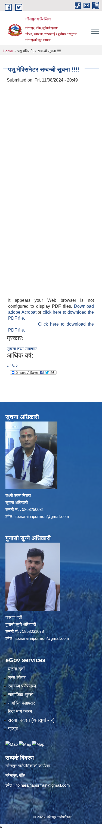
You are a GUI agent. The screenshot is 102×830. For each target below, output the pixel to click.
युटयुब (13, 728)
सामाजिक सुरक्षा (20, 694)
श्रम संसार (17, 677)
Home (8, 51)
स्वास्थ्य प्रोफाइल (22, 686)
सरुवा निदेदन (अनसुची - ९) (31, 720)
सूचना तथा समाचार (22, 348)
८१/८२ (12, 366)
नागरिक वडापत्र (21, 703)
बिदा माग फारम (20, 711)
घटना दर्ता (16, 669)
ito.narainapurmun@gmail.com (42, 516)
